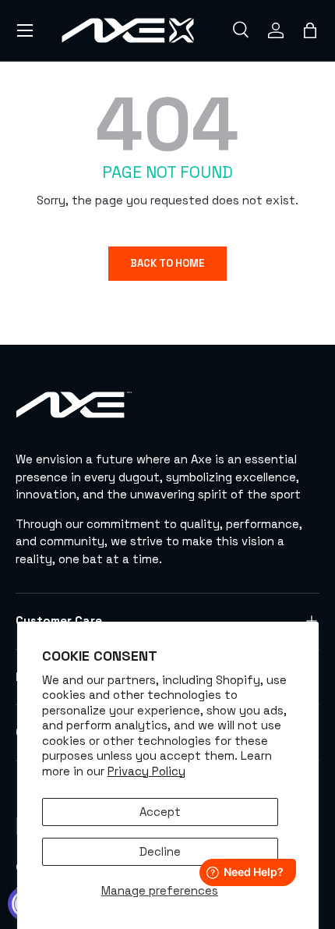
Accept (160, 811)
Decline (160, 851)
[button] (310, 30)
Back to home (167, 263)
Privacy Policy (146, 771)
